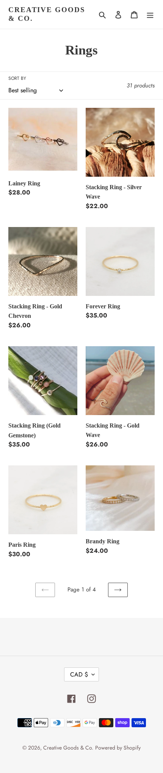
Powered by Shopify (118, 747)
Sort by (17, 78)
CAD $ (79, 674)
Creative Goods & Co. (46, 14)
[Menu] (150, 14)
